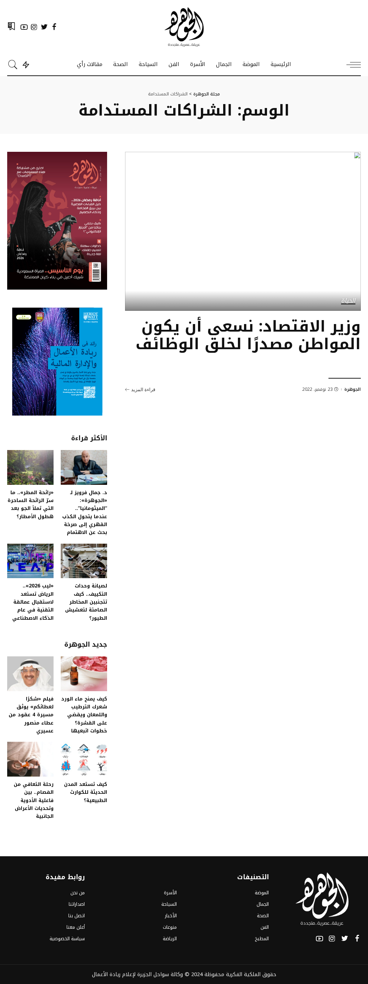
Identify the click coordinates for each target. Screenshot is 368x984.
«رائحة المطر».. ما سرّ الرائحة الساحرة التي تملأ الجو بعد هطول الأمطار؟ (31, 504)
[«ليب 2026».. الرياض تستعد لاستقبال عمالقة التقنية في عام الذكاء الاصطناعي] (30, 561)
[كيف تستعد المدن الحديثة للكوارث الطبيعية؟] (84, 759)
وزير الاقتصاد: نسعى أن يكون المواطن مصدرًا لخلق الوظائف (248, 335)
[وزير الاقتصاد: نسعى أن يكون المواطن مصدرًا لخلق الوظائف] (243, 231)
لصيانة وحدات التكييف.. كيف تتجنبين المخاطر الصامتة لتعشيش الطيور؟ (86, 601)
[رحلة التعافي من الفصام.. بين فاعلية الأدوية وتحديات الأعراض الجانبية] (30, 759)
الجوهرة (352, 389)
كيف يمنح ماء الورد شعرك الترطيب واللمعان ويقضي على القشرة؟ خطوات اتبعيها (84, 714)
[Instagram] (34, 27)
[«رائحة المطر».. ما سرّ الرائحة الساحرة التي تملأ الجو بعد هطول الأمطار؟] (30, 467)
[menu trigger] (350, 64)
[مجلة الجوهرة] (183, 27)
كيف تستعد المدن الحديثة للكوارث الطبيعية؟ (85, 792)
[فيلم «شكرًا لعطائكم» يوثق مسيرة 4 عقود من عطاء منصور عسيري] (30, 673)
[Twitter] (44, 27)
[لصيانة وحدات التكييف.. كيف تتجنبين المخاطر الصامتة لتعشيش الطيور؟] (84, 561)
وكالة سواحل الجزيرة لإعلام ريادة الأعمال (137, 974)
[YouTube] (24, 27)
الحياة (348, 301)
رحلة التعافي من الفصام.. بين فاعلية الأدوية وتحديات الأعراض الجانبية (34, 800)
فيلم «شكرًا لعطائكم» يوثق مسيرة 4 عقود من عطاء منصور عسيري (31, 714)
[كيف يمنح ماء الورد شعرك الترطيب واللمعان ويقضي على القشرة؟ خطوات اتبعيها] (84, 673)
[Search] (13, 64)
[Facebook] (54, 27)
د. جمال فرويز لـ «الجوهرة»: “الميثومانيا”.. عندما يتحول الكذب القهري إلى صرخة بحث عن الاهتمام (84, 512)
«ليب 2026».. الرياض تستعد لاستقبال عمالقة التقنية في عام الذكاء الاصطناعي (33, 601)
